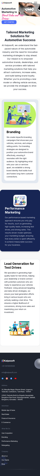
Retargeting (6, 445)
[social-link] (2, 378)
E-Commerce (6, 422)
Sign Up (22, 3)
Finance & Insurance (8, 418)
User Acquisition (7, 433)
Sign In (29, 3)
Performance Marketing (10, 441)
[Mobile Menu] (35, 3)
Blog (3, 464)
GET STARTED (9, 22)
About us (5, 456)
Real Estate (5, 414)
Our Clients (5, 460)
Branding (5, 437)
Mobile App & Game (8, 410)
